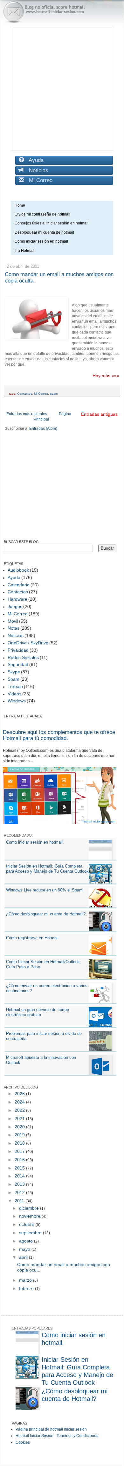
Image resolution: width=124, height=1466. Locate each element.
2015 (20, 1167)
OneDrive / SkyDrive (28, 642)
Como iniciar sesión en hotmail (43, 241)
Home (20, 205)
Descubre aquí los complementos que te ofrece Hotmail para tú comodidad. (59, 735)
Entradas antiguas (99, 414)
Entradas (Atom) (43, 428)
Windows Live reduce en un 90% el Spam (44, 890)
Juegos (15, 606)
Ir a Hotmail (24, 250)
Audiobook (18, 570)
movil (13, 621)
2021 (20, 1118)
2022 (20, 1110)
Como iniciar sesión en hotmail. (35, 842)
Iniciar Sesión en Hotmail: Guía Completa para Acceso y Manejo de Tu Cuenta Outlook (47, 869)
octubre (27, 1224)
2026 (20, 1093)
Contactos (24, 393)
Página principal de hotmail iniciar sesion (51, 1429)
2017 (20, 1151)
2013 (20, 1184)
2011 (20, 1200)
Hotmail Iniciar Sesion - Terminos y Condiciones (57, 1435)
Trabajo (15, 686)
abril (24, 1257)
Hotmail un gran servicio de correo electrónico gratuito (37, 1012)
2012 (20, 1192)
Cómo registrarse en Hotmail (32, 937)
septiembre (31, 1232)
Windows (17, 700)
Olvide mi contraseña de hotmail (42, 214)
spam (54, 393)
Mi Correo (38, 180)
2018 (20, 1143)
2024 (20, 1101)
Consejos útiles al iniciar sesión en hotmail (51, 223)
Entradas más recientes (26, 414)
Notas (13, 628)
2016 (20, 1159)
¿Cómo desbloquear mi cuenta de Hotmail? (46, 914)
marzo (26, 1280)
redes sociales (23, 657)
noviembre (30, 1216)
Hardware (17, 599)
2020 (20, 1126)
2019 (20, 1134)
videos (14, 693)
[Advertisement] (62, 88)
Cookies (23, 1442)
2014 (20, 1175)
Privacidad (18, 650)
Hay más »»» (106, 375)
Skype (14, 671)
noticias (16, 635)
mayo (25, 1249)
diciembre (29, 1208)
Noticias (36, 170)
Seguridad (18, 664)
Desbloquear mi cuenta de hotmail (44, 232)
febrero (27, 1288)
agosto (26, 1240)
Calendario (19, 584)
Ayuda (34, 160)
